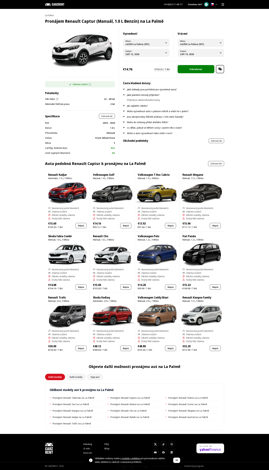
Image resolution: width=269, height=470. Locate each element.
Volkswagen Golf (103, 175)
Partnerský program (194, 466)
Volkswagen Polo (148, 236)
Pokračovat (196, 69)
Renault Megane (192, 175)
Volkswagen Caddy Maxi (153, 297)
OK (176, 460)
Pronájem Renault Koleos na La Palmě (188, 397)
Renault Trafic (57, 297)
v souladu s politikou (130, 458)
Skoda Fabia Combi (60, 236)
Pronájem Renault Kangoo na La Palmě (72, 410)
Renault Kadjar (57, 175)
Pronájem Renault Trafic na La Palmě (71, 423)
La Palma (49, 15)
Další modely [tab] (55, 376)
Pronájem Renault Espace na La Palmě (130, 397)
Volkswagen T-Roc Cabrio (154, 175)
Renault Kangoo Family (196, 297)
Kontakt (87, 453)
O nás (86, 448)
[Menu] (223, 4)
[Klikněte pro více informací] (90, 84)
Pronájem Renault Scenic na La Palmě (187, 404)
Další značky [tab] (76, 376)
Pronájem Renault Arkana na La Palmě (130, 404)
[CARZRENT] (60, 4)
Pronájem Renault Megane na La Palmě (188, 410)
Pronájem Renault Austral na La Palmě (188, 417)
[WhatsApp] (206, 4)
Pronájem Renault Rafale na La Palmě (129, 417)
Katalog (87, 444)
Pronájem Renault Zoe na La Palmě (70, 404)
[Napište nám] (220, 69)
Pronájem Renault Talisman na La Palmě (73, 397)
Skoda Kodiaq (101, 297)
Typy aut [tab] (95, 376)
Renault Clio (100, 236)
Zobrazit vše (107, 116)
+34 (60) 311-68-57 (173, 4)
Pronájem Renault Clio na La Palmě (128, 410)
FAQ (106, 444)
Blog (106, 448)
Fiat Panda (189, 236)
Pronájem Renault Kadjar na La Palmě (72, 417)
